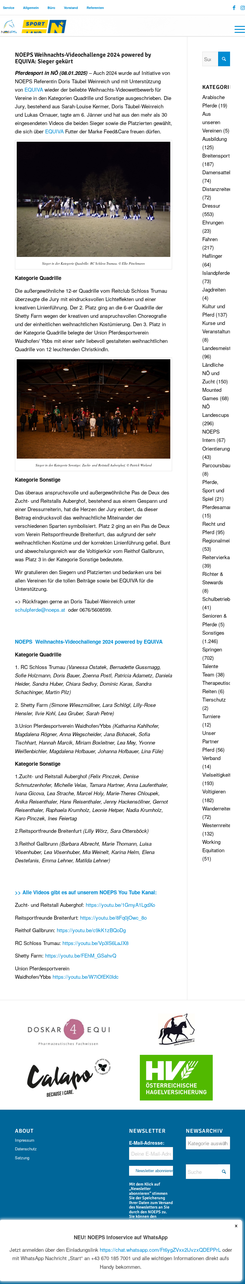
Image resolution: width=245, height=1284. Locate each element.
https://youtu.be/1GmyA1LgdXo (120, 904)
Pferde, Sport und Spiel (213, 490)
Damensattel (216, 172)
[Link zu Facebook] (234, 7)
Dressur (211, 205)
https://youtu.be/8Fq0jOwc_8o (113, 917)
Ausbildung (214, 138)
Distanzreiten (217, 188)
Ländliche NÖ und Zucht (212, 373)
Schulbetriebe (217, 598)
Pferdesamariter (220, 507)
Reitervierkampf (220, 557)
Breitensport (216, 155)
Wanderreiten (217, 808)
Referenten (95, 7)
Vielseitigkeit (216, 774)
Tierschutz (214, 699)
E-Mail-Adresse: (146, 1142)
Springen (212, 649)
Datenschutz (26, 1149)
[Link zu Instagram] (243, 7)
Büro (51, 7)
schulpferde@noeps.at (40, 609)
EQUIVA (33, 89)
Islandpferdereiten (222, 272)
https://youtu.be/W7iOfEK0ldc (86, 976)
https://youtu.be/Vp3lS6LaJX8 (95, 943)
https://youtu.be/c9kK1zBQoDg (91, 930)
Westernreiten (217, 825)
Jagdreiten (214, 289)
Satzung (22, 1157)
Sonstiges (213, 632)
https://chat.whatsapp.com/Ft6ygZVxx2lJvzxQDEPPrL (160, 1249)
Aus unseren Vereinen (212, 122)
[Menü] (237, 28)
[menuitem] (9, 7)
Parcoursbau (216, 465)
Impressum (24, 1140)
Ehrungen (212, 222)
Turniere (211, 716)
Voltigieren (214, 791)
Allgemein (31, 7)
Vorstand (71, 7)
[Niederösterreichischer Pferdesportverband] (34, 25)
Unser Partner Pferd (210, 741)
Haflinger (212, 255)
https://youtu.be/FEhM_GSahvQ (80, 955)
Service (8, 7)
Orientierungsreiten (223, 448)
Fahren (210, 239)
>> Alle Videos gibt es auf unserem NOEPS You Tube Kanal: (86, 892)
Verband (211, 758)
